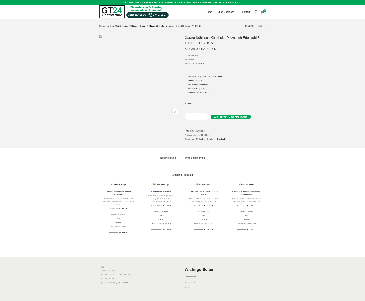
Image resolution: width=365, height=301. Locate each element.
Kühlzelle (167, 192)
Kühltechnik (121, 26)
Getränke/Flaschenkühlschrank (118, 192)
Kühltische (133, 26)
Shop (112, 26)
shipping (191, 59)
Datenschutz (190, 277)
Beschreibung (168, 157)
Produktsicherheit (195, 157)
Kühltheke (211, 139)
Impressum (190, 282)
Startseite (103, 26)
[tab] (168, 158)
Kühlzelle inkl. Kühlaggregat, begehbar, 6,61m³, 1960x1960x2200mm (161, 198)
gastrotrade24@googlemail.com (115, 282)
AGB (187, 287)
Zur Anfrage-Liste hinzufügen (230, 116)
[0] (262, 12)
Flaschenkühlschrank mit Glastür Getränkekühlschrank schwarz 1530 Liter (118, 201)
